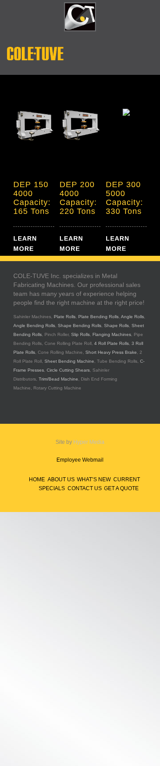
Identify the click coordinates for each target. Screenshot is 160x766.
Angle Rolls (132, 316)
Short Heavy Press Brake (111, 352)
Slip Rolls (80, 334)
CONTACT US (85, 488)
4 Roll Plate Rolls (111, 343)
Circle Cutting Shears (68, 370)
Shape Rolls (116, 325)
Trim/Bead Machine (58, 379)
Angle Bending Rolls (34, 325)
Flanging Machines (111, 334)
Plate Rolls (65, 316)
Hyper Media (88, 442)
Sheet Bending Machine (69, 361)
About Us (61, 479)
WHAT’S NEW (94, 479)
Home (37, 479)
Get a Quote (121, 488)
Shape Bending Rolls (79, 325)
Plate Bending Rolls (98, 316)
